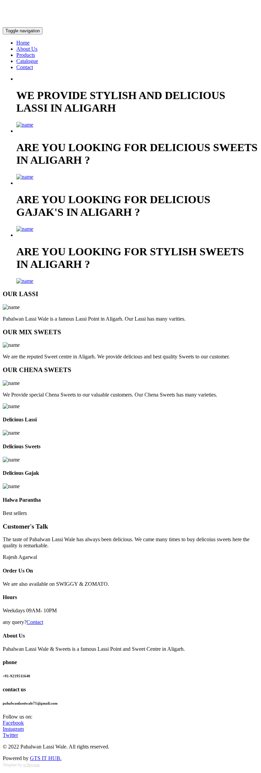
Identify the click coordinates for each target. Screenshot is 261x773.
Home (23, 43)
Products (25, 55)
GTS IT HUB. (46, 758)
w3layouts (31, 764)
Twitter (10, 735)
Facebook (13, 723)
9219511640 (16, 7)
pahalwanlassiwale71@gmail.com (221, 18)
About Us (26, 49)
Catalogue (27, 61)
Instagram (13, 729)
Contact (24, 67)
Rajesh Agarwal (20, 557)
